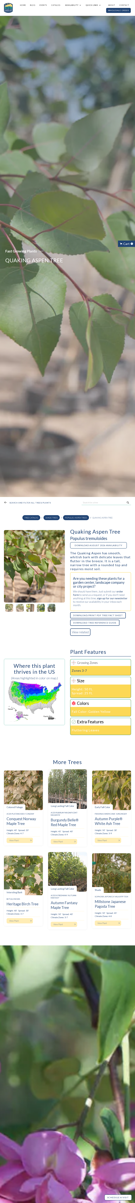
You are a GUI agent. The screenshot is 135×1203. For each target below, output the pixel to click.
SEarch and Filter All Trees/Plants (30, 503)
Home (23, 5)
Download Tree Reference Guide (94, 622)
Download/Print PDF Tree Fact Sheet (98, 615)
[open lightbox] (34, 566)
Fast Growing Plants (21, 251)
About (111, 5)
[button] (72, 5)
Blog (32, 5)
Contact (124, 5)
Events (43, 5)
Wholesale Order (118, 10)
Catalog (56, 5)
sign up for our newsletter (112, 598)
